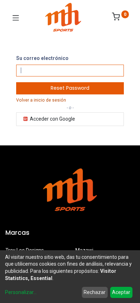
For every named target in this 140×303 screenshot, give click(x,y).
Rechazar (95, 292)
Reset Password (70, 88)
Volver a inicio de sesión (41, 100)
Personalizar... (21, 292)
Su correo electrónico (42, 58)
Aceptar (121, 292)
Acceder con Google (52, 119)
